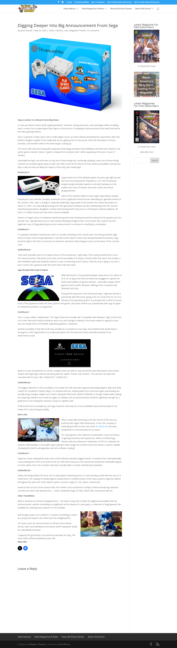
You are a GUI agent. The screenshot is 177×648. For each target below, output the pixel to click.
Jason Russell (26, 30)
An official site (101, 426)
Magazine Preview (77, 30)
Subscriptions (69, 9)
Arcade (69, 2)
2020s (51, 30)
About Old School (143, 9)
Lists (66, 30)
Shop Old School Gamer (121, 9)
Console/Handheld (81, 2)
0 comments (93, 30)
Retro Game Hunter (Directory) (119, 2)
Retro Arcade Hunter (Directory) (146, 2)
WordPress (64, 644)
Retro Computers (98, 2)
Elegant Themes (37, 644)
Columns (59, 30)
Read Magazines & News (93, 9)
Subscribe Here (146, 152)
